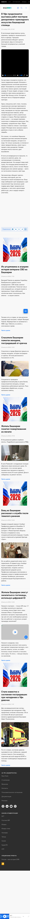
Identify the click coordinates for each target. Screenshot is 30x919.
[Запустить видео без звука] (26, 637)
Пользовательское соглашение (12, 792)
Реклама (4, 800)
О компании (6, 780)
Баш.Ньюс (5, 776)
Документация (6, 796)
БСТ (10, 2)
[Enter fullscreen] (28, 916)
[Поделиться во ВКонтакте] (15, 229)
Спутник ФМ (16, 2)
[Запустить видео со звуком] (15, 632)
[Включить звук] (25, 311)
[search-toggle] (21, 8)
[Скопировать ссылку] (25, 229)
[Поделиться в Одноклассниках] (19, 229)
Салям (4, 841)
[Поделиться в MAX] (12, 229)
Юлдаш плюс (6, 828)
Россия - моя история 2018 (10, 859)
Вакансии (5, 784)
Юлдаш (24, 2)
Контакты (5, 788)
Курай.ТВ (4, 845)
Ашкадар (5, 833)
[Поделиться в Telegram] (22, 229)
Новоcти (4, 2)
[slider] (8, 75)
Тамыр (4, 837)
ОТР (3, 849)
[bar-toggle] (26, 8)
